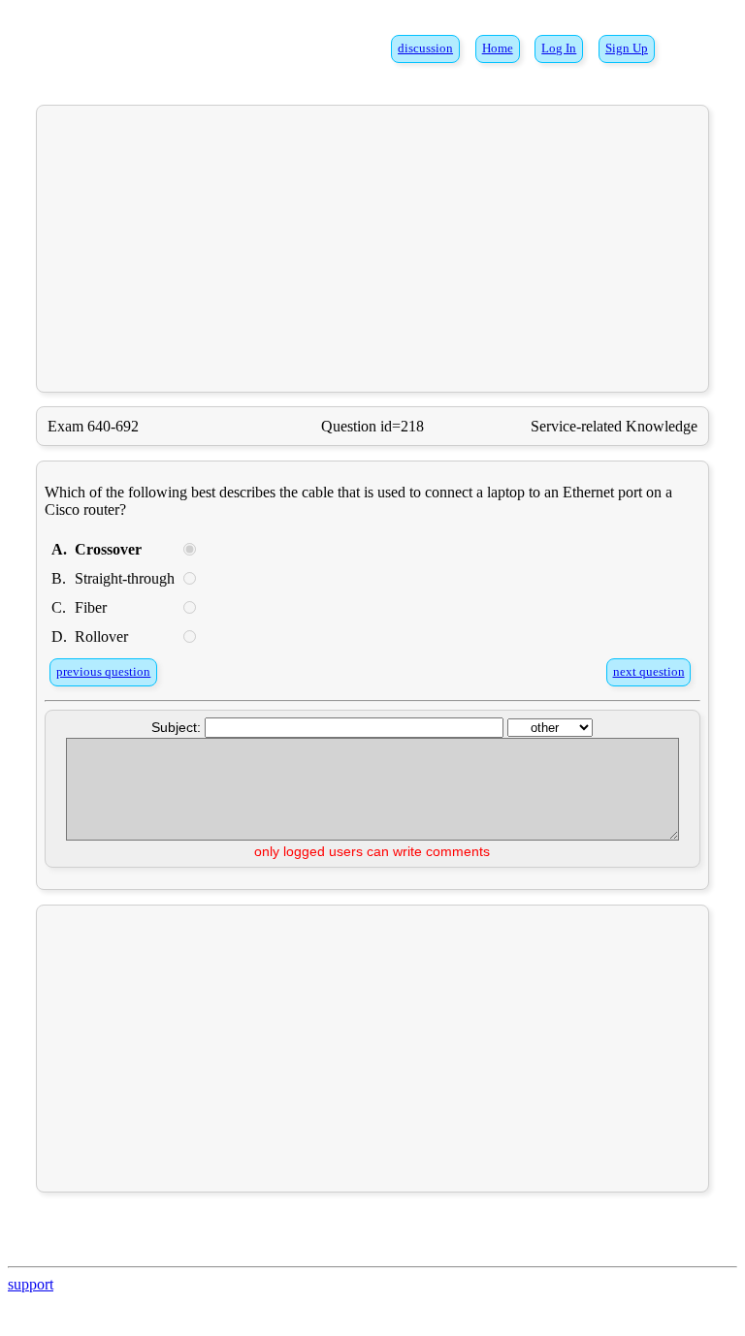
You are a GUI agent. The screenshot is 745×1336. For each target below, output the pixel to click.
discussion (425, 48)
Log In (558, 48)
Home (497, 48)
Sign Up (626, 48)
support (30, 1284)
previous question (103, 672)
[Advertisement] (373, 248)
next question (649, 672)
